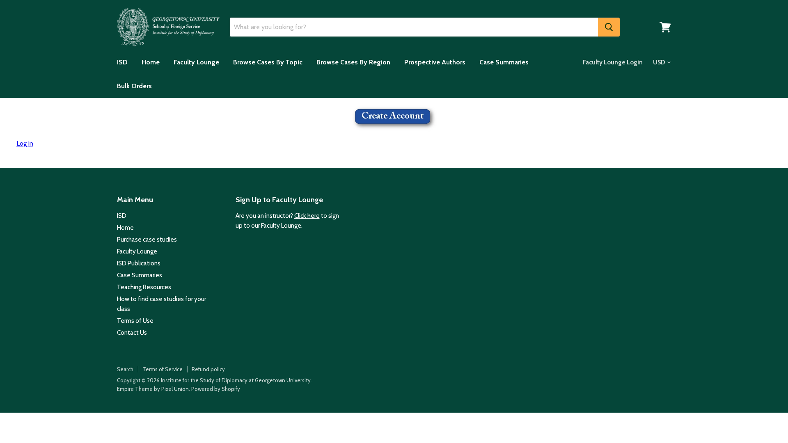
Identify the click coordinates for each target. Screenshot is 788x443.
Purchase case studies (147, 239)
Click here (307, 215)
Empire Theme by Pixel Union (153, 389)
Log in (24, 143)
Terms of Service (162, 369)
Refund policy (208, 369)
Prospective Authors (434, 62)
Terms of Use (135, 320)
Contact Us (132, 332)
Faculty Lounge (196, 62)
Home (151, 62)
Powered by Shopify (215, 389)
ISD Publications (138, 263)
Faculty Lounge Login (613, 62)
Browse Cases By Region (353, 62)
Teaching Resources (144, 287)
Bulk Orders (134, 86)
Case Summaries (504, 62)
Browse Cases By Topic (267, 62)
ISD (122, 62)
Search (125, 369)
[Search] (609, 27)
